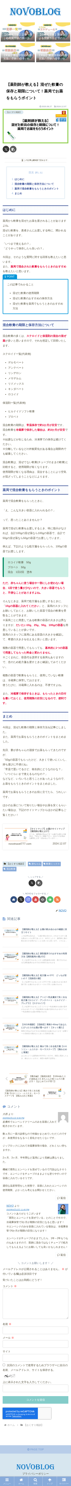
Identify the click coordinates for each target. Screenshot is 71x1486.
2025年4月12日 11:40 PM (17, 1210)
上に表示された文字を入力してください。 (28, 1382)
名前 (7, 1324)
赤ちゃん (36, 863)
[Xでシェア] (6, 149)
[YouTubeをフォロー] (35, 899)
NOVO (10, 1206)
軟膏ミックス (53, 863)
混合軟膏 (11, 869)
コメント (10, 1286)
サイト (7, 1351)
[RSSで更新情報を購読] (57, 899)
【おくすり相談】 (16, 863)
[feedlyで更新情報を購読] (50, 899)
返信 (63, 1197)
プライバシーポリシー (35, 1473)
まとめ (18, 193)
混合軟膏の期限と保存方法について (34, 184)
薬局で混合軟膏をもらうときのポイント (37, 188)
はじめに (19, 179)
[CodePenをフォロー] (42, 899)
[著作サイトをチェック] (13, 899)
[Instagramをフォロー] (28, 899)
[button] (13, 149)
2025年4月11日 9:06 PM (13, 1118)
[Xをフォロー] (21, 899)
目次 (31, 172)
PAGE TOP (37, 1449)
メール (8, 1337)
